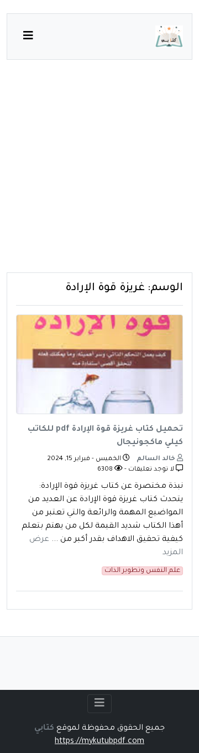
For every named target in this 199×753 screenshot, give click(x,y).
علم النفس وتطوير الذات (142, 571)
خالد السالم (157, 459)
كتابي (44, 728)
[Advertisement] (99, 172)
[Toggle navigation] (99, 703)
